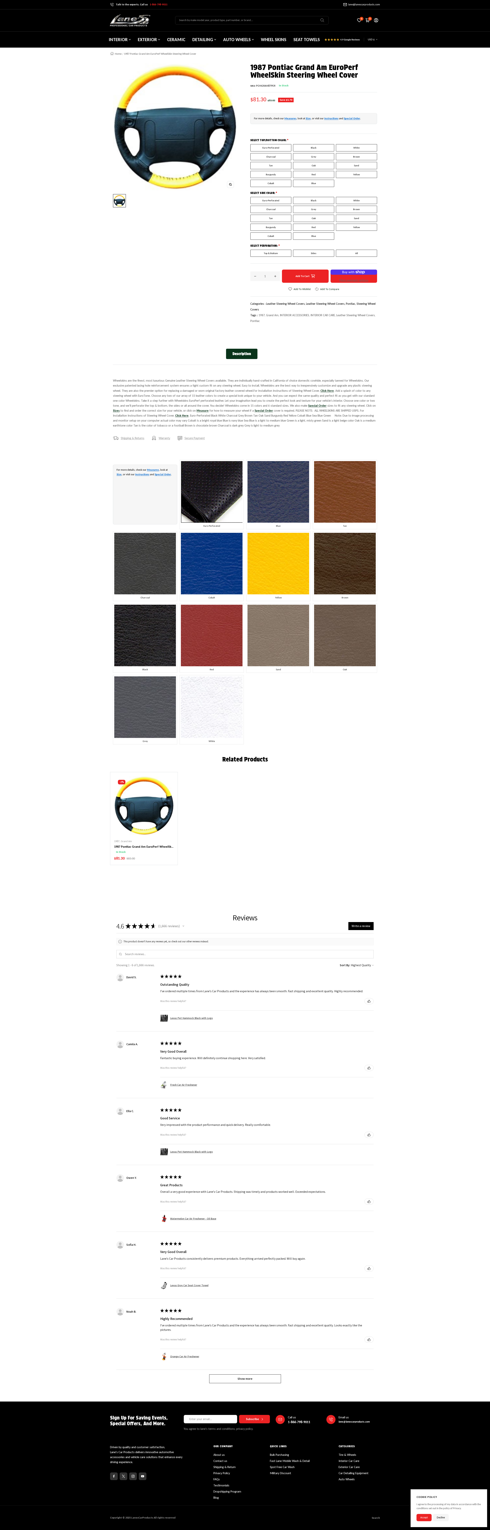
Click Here (327, 390)
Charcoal (271, 156)
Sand (356, 165)
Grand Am (272, 315)
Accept (424, 1517)
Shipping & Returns (132, 438)
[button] (183, 926)
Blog (216, 1497)
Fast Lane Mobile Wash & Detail (290, 1461)
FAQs (216, 1479)
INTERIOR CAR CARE (322, 315)
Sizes (116, 410)
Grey (313, 156)
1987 (262, 315)
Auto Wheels (347, 1479)
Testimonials (221, 1485)
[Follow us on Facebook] (114, 1476)
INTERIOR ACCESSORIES (294, 315)
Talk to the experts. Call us (141, 4)
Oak (314, 165)
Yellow (356, 174)
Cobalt (271, 183)
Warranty (164, 438)
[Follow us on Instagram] (133, 1476)
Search (376, 1517)
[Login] (376, 20)
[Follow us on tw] (123, 1476)
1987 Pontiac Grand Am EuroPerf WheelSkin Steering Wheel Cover (144, 847)
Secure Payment (195, 438)
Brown (356, 156)
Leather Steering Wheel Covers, (286, 304)
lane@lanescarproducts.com (364, 4)
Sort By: (345, 965)
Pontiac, (351, 304)
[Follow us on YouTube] (142, 1476)
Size (308, 118)
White (356, 147)
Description (242, 354)
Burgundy (271, 174)
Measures (290, 118)
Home (118, 53)
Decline (441, 1517)
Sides (313, 253)
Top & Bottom (271, 253)
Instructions (331, 118)
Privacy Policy (221, 1473)
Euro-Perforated (270, 147)
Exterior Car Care (349, 1467)
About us (219, 1455)
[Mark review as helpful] (369, 1001)
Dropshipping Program (227, 1491)
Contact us (220, 1461)
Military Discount (280, 1473)
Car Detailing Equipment (353, 1473)
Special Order (352, 118)
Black (313, 147)
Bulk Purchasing (279, 1455)
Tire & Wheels (347, 1455)
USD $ (371, 39)
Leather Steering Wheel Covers (355, 315)
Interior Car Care (349, 1461)
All (356, 253)
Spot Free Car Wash (282, 1467)
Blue (313, 183)
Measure (203, 410)
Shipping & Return (224, 1467)
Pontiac (255, 321)
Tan (271, 165)
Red (314, 174)
